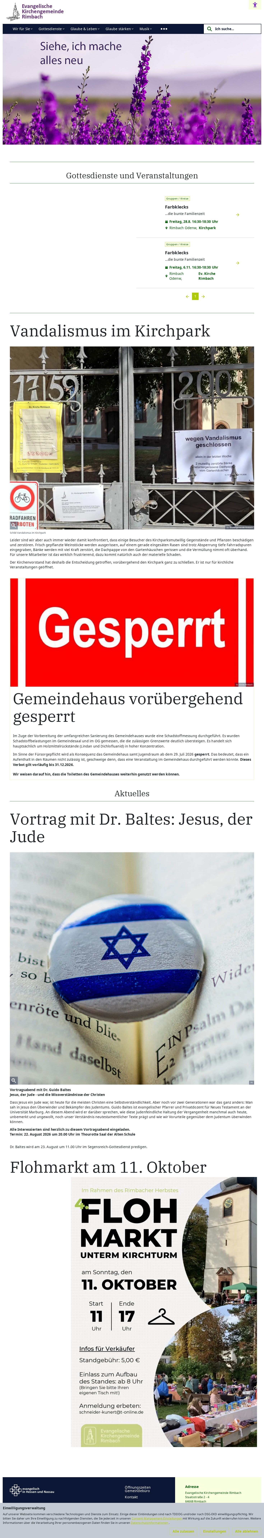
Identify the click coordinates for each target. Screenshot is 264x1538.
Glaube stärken (118, 29)
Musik (144, 29)
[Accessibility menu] (255, 5)
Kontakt (131, 1497)
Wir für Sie (21, 29)
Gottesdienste (50, 29)
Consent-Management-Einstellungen (157, 1518)
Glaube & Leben (84, 29)
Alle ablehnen (246, 1531)
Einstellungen (214, 1531)
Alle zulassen (183, 1531)
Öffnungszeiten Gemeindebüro (138, 1489)
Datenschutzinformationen (150, 1523)
